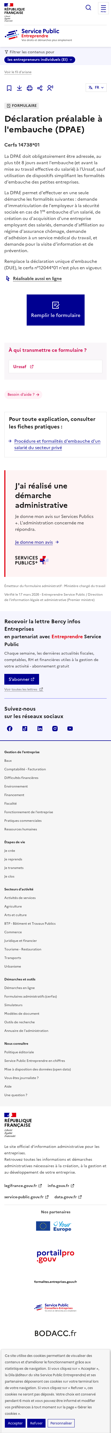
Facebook (9, 728)
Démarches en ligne (19, 988)
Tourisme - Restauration (22, 949)
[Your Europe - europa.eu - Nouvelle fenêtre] (56, 1226)
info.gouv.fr (58, 1186)
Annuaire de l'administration (26, 1030)
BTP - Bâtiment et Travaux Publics (30, 923)
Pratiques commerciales (22, 820)
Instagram (55, 728)
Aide (8, 1086)
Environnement (16, 786)
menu (103, 11)
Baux (8, 760)
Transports (12, 958)
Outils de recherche (19, 1022)
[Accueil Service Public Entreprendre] (39, 40)
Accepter (15, 1423)
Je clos (9, 876)
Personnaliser (61, 1423)
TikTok (24, 728)
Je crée (9, 850)
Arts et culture (15, 915)
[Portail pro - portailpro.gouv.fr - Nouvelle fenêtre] (55, 1256)
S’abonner (19, 679)
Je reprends (13, 859)
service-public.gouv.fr (24, 1197)
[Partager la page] (40, 88)
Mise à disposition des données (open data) (37, 1069)
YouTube (70, 728)
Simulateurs (13, 1005)
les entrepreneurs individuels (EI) (38, 59)
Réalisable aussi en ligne (37, 278)
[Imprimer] (29, 88)
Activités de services (20, 897)
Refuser (36, 1423)
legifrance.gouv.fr (20, 1186)
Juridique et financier (20, 940)
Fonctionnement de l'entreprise (28, 812)
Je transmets (13, 867)
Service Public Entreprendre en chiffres (34, 1060)
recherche (88, 7)
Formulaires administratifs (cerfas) (30, 996)
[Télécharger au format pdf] (19, 88)
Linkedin (39, 728)
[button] (50, 88)
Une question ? (15, 1095)
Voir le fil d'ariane (18, 72)
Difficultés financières (21, 777)
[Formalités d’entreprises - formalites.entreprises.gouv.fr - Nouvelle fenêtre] (55, 1282)
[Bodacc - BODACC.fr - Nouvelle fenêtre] (55, 1333)
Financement (14, 795)
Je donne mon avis (34, 542)
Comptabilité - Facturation (25, 769)
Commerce (13, 932)
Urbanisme (12, 966)
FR (97, 87)
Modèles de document (21, 1013)
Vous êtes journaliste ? (21, 1078)
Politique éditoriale (19, 1052)
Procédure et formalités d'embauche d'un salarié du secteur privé (57, 444)
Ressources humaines (20, 829)
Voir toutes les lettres (21, 689)
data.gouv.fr (65, 1197)
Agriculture (13, 906)
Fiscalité (10, 803)
